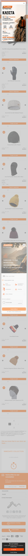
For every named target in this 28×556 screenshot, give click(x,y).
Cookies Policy (13, 546)
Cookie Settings (13, 552)
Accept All (13, 549)
